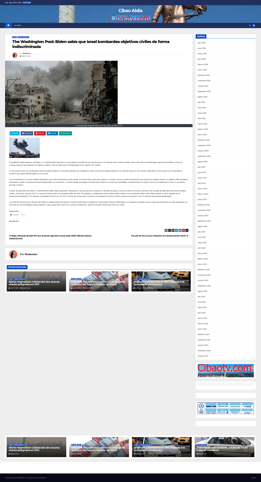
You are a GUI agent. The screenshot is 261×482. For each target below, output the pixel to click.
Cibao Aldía (130, 10)
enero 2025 (202, 135)
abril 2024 (202, 183)
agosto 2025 (202, 97)
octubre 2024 (203, 151)
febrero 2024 (203, 194)
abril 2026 (202, 59)
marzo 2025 (202, 124)
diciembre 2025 (204, 75)
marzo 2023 (202, 253)
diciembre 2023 (204, 205)
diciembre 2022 (204, 270)
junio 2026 (202, 48)
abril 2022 (202, 313)
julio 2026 (201, 43)
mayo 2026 (202, 54)
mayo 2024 (202, 178)
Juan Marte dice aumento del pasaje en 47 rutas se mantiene (222, 449)
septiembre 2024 (204, 156)
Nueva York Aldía (23, 37)
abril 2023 (202, 248)
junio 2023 (202, 237)
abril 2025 (202, 118)
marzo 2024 (202, 189)
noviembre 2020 (204, 351)
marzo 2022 (202, 318)
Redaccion (26, 53)
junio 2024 (202, 172)
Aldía (14, 37)
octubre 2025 (203, 86)
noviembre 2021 (204, 340)
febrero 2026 (203, 64)
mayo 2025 (202, 113)
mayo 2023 (202, 243)
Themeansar (42, 478)
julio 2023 (201, 232)
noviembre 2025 (204, 81)
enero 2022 (202, 329)
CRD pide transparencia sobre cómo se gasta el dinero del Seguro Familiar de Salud (98, 283)
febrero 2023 (203, 259)
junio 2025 (202, 108)
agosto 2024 (203, 162)
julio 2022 (201, 297)
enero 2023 (202, 264)
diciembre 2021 (204, 334)
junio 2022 (202, 302)
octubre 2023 (203, 216)
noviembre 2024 (204, 145)
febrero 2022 (203, 324)
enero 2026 (202, 70)
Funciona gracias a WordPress (15, 478)
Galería (17, 25)
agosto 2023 (202, 226)
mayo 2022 (202, 307)
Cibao (79, 279)
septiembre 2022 (204, 286)
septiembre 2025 (204, 91)
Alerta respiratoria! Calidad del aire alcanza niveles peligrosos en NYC (34, 283)
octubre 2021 (203, 345)
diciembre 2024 (204, 140)
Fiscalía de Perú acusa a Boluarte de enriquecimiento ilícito (158, 236)
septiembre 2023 (204, 221)
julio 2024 (201, 167)
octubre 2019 (203, 356)
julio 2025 (201, 102)
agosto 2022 (202, 291)
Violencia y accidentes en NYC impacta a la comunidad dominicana (159, 283)
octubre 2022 (203, 280)
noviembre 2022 (204, 275)
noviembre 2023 (204, 210)
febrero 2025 (203, 129)
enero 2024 (202, 199)
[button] (250, 25)
